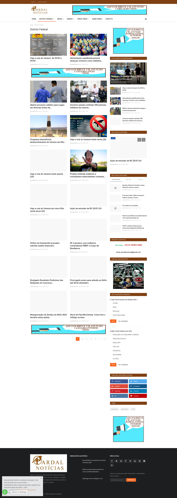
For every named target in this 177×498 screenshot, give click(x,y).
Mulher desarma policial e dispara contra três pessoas (134, 109)
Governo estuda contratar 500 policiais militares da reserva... (88, 106)
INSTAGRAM (117, 355)
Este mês (128, 179)
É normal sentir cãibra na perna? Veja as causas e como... (133, 196)
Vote (113, 321)
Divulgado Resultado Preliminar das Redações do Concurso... (46, 281)
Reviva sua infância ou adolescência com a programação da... (134, 217)
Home (34, 19)
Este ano (140, 179)
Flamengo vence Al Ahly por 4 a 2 (92, 478)
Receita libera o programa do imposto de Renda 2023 (94, 461)
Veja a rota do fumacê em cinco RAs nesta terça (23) (47, 209)
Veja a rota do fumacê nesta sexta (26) (88, 139)
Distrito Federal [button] (46, 19)
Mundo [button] (70, 19)
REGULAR (116, 311)
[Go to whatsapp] (4, 492)
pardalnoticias (34, 64)
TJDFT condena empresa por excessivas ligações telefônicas (133, 227)
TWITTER (116, 347)
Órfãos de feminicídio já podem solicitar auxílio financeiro (45, 244)
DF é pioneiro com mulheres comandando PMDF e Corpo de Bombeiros (84, 246)
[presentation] (139, 140)
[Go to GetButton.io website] (5, 496)
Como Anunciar (42, 2)
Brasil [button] (60, 19)
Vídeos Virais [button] (82, 19)
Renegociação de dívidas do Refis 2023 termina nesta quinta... (48, 316)
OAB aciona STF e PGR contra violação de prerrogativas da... (128, 162)
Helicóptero (114, 409)
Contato (109, 19)
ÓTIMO (115, 303)
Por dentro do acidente (130, 205)
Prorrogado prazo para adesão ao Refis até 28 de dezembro (88, 281)
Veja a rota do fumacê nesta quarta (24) (46, 175)
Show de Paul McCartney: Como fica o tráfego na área (87, 316)
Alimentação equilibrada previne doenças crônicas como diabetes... (86, 59)
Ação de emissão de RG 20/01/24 (85, 208)
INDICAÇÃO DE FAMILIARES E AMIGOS (126, 335)
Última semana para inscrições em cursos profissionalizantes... (93, 470)
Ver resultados (123, 321)
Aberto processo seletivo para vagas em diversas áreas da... (47, 106)
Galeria (33, 2)
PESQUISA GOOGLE (119, 339)
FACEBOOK (116, 351)
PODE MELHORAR (119, 315)
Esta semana (116, 179)
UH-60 (133, 409)
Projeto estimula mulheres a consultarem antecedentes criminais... (88, 175)
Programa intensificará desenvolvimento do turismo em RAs (47, 140)
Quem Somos (97, 19)
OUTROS (116, 359)
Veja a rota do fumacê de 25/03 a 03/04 (46, 59)
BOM (114, 307)
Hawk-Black (124, 409)
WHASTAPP (117, 343)
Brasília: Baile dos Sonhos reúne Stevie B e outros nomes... (133, 186)
